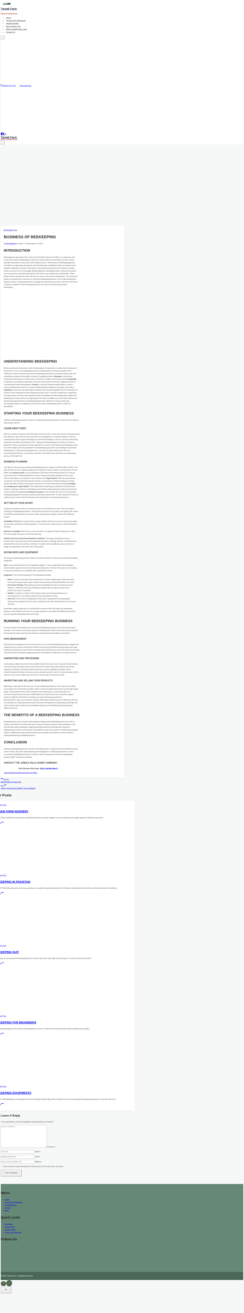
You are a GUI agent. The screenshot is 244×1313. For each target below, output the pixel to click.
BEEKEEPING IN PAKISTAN (11, 781)
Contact (8, 1208)
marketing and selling (28, 773)
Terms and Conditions (13, 1232)
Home (8, 18)
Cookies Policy (10, 1230)
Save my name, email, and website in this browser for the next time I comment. (33, 1166)
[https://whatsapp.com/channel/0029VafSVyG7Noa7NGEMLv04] (2, 135)
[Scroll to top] (3, 1283)
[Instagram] (5, 135)
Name (38, 1152)
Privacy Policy (10, 1227)
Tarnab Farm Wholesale (16, 21)
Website (38, 1162)
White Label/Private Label (16, 29)
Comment (51, 1147)
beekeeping (15, 773)
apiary (7, 773)
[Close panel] (6, 1289)
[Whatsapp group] (9, 4)
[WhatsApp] (7, 4)
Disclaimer (9, 1224)
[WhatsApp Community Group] (6, 1267)
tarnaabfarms (11, 244)
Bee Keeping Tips (13, 26)
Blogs (7, 1211)
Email (37, 1157)
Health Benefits (12, 24)
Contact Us (10, 32)
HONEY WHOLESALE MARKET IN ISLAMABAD (18, 787)
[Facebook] (4, 4)
